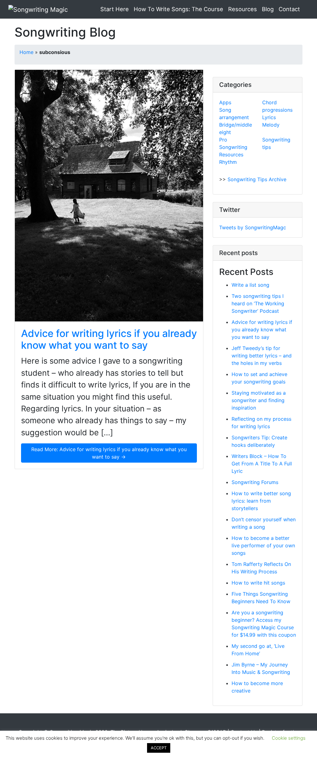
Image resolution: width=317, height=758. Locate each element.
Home (26, 52)
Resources (242, 9)
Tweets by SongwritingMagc (252, 227)
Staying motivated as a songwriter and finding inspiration (259, 400)
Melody (271, 125)
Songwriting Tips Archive (257, 179)
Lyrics (269, 117)
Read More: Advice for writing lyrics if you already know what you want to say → (109, 453)
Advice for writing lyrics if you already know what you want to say (109, 339)
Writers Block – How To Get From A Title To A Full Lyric (262, 463)
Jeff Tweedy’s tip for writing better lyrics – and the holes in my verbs (262, 355)
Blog (268, 9)
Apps (225, 102)
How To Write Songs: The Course (178, 9)
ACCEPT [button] (159, 747)
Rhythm (228, 162)
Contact (289, 9)
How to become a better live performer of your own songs (263, 545)
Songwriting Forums (255, 482)
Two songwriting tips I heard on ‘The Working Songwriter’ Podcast (258, 303)
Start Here (114, 9)
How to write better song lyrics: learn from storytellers (261, 500)
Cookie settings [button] (289, 738)
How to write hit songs (258, 583)
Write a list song (250, 285)
